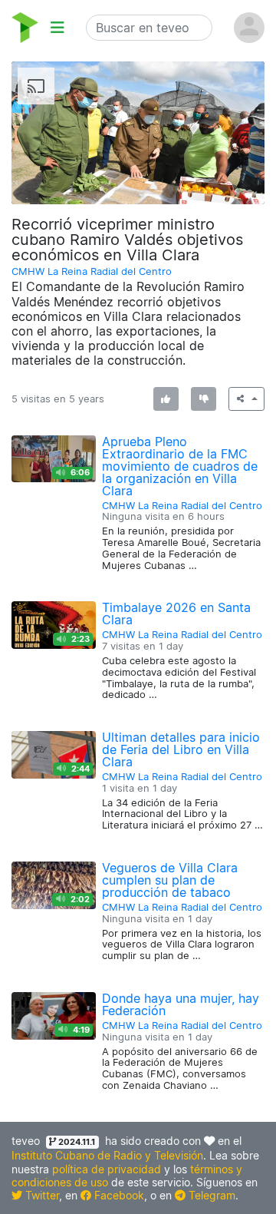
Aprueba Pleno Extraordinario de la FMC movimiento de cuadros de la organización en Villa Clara (180, 466)
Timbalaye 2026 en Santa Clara (176, 613)
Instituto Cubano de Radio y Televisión (107, 1155)
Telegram (210, 1195)
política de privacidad (106, 1169)
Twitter (40, 1195)
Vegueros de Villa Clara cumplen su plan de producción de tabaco (170, 880)
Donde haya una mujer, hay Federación (180, 1004)
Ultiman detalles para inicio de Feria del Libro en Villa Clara (181, 749)
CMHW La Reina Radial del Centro (92, 271)
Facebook (117, 1195)
